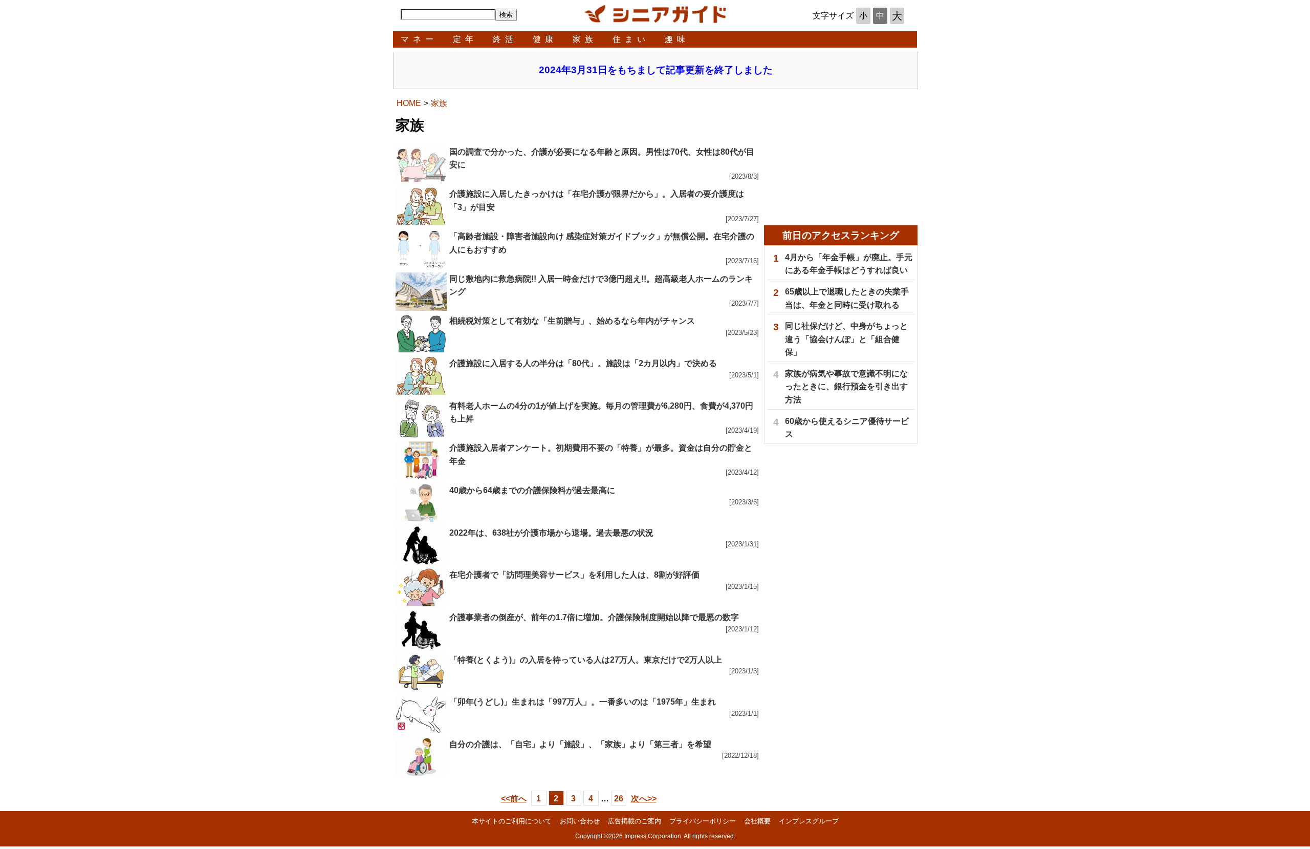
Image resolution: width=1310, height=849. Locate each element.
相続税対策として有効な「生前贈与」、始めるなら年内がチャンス (572, 320)
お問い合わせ (580, 821)
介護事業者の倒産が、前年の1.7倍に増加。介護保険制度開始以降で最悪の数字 (594, 617)
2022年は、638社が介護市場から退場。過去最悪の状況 (551, 532)
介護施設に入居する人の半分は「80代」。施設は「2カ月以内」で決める (583, 363)
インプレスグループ (809, 821)
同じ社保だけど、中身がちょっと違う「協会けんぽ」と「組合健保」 (846, 339)
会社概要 (757, 821)
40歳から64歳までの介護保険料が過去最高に (532, 490)
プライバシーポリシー (702, 821)
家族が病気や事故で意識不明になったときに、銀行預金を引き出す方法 (846, 386)
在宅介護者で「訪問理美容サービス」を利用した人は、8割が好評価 (574, 574)
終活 (505, 39)
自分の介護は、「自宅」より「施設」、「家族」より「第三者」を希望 (580, 744)
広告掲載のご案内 (634, 821)
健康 (545, 39)
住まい (631, 39)
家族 (585, 39)
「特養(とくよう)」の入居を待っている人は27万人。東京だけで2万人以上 (585, 659)
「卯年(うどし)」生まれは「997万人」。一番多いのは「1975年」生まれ (582, 701)
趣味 (677, 39)
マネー (419, 39)
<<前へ (514, 798)
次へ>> (644, 798)
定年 (465, 39)
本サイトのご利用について (512, 821)
